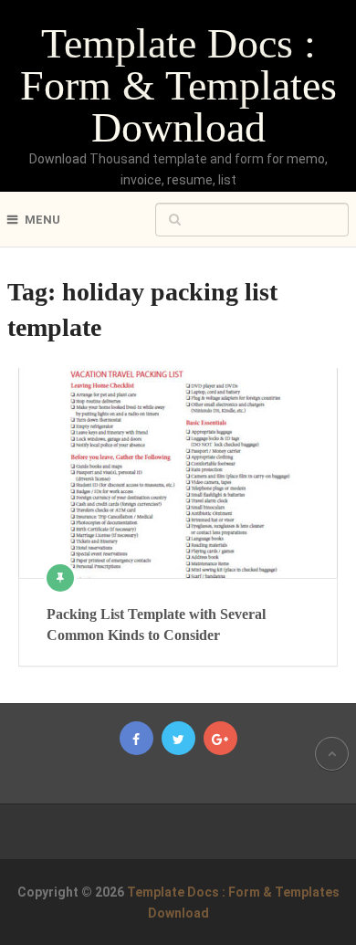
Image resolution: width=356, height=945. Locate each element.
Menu (42, 219)
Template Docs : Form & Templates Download (178, 85)
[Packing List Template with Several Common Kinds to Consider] (178, 473)
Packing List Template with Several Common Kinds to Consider (156, 624)
